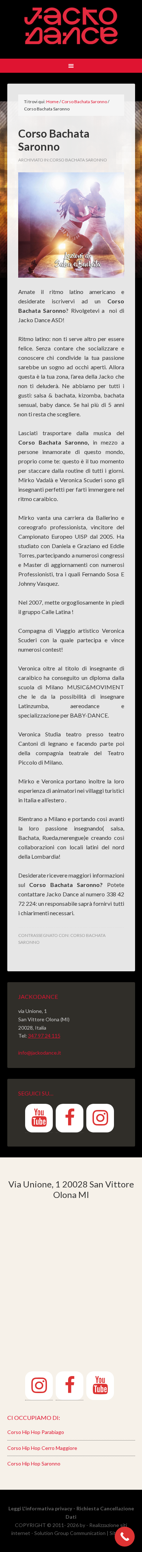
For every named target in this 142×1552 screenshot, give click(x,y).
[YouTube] (39, 1118)
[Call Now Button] (125, 1537)
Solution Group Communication (70, 1533)
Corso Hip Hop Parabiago (35, 1432)
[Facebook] (69, 1118)
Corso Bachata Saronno (78, 160)
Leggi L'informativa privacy (40, 1508)
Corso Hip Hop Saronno (33, 1463)
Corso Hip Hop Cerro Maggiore (42, 1448)
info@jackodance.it (39, 1053)
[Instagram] (100, 1118)
